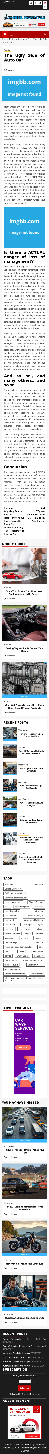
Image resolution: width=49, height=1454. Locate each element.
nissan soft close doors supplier (18, 947)
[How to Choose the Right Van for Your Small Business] (10, 858)
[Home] (5, 34)
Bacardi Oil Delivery (13, 889)
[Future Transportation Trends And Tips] (10, 734)
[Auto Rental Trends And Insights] (10, 803)
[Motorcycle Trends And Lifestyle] (10, 768)
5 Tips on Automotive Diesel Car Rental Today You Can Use (36, 514)
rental (7, 951)
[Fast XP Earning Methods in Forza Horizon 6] (10, 751)
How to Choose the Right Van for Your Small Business (31, 859)
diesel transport (25, 929)
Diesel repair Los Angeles (32, 925)
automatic (9, 884)
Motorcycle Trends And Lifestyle (31, 769)
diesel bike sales (12, 911)
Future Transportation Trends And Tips (31, 735)
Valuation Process (35, 965)
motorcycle (38, 942)
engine (28, 933)
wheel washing (37, 974)
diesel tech (9, 929)
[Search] (45, 34)
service (8, 956)
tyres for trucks (11, 965)
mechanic (39, 938)
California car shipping (14, 893)
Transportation (24, 730)
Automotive (23, 747)
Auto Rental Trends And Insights (31, 804)
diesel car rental (12, 916)
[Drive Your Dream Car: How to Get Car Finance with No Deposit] (24, 566)
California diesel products (16, 898)
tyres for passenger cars (32, 960)
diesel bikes (38, 907)
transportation (11, 960)
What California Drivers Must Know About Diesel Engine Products (24, 706)
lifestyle (24, 938)
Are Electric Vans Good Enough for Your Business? (31, 839)
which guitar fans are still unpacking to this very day (24, 979)
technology (38, 956)
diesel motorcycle (35, 916)
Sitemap (40, 1444)
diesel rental (10, 920)
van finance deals (12, 969)
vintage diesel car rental (15, 974)
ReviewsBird (38, 951)
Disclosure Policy (25, 1444)
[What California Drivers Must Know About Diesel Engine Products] (24, 680)
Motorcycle (23, 765)
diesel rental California (33, 920)
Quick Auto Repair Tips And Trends (31, 787)
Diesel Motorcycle (11, 39)
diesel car (39, 911)
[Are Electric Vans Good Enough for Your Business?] (10, 838)
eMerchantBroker (12, 933)
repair (21, 951)
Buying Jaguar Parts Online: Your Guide (24, 650)
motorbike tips (11, 942)
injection (39, 933)
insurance (9, 938)
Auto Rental (23, 799)
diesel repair (10, 925)
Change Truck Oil (36, 902)
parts (41, 947)
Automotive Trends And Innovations (31, 821)
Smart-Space (22, 956)
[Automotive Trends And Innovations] (10, 820)
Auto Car (26, 39)
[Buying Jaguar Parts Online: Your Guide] (24, 623)
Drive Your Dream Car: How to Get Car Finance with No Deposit (24, 592)
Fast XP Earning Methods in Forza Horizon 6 (31, 752)
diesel (7, 907)
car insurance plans (13, 902)
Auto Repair (23, 782)
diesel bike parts (22, 907)
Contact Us (10, 1444)
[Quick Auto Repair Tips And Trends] (10, 785)
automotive (38, 884)
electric (40, 929)
